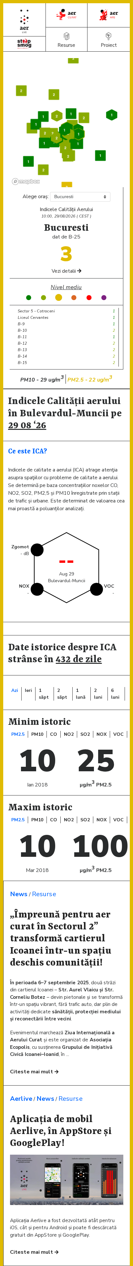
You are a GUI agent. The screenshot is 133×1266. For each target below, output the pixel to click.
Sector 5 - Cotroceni (36, 311)
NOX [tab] (102, 734)
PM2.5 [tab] (18, 734)
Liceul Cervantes (33, 317)
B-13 (22, 349)
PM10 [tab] (37, 734)
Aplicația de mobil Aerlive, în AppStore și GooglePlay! (61, 1131)
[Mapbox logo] (26, 181)
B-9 (21, 324)
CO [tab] (53, 734)
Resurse (44, 894)
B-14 (22, 356)
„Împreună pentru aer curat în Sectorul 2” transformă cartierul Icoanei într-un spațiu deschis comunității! (61, 939)
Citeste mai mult (32, 1071)
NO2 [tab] (69, 734)
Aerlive (21, 1098)
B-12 (22, 343)
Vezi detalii (64, 271)
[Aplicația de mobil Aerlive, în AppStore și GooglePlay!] (66, 1203)
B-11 (22, 336)
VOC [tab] (118, 734)
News (19, 894)
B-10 (22, 330)
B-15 (22, 362)
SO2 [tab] (85, 734)
